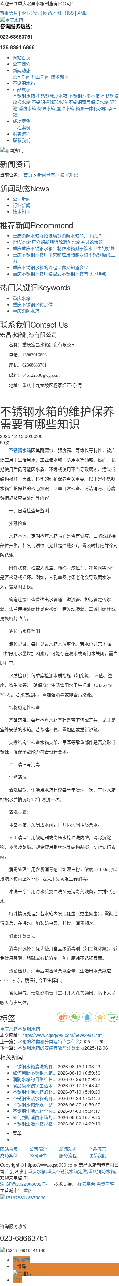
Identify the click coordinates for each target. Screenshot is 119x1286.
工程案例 (21, 127)
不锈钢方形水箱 (84, 95)
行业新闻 (41, 76)
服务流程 (21, 133)
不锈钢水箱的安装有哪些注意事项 (51, 1047)
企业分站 (30, 13)
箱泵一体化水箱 (91, 108)
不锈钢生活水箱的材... (34, 1092)
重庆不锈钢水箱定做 (33, 304)
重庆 (27, 1190)
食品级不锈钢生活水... (34, 1085)
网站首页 (21, 57)
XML (82, 13)
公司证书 (37, 1155)
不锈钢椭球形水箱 (49, 102)
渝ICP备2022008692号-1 (25, 1184)
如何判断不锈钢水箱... (34, 1073)
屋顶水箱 (65, 108)
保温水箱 (46, 108)
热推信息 (9, 13)
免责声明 (105, 1184)
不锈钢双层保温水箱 (89, 102)
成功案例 (21, 121)
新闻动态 (21, 70)
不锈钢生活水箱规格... (34, 1123)
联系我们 (21, 140)
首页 (27, 174)
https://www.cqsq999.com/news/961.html (63, 1035)
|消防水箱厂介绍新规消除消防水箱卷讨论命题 (58, 242)
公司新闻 (21, 76)
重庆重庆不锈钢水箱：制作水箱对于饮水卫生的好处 (64, 248)
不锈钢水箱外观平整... (34, 1104)
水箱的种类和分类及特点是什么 (49, 1041)
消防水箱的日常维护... (34, 1079)
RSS (69, 13)
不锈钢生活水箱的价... (34, 1098)
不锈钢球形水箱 (51, 95)
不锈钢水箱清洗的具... (34, 1066)
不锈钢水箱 (24, 83)
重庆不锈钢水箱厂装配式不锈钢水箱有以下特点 (59, 273)
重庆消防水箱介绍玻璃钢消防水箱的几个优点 (57, 235)
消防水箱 (27, 108)
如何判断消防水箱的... (34, 1117)
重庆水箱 (21, 298)
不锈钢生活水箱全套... (34, 1111)
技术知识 (60, 76)
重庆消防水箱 (26, 311)
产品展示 (21, 89)
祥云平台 (86, 1184)
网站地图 (52, 13)
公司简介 (21, 64)
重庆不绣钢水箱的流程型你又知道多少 (50, 267)
